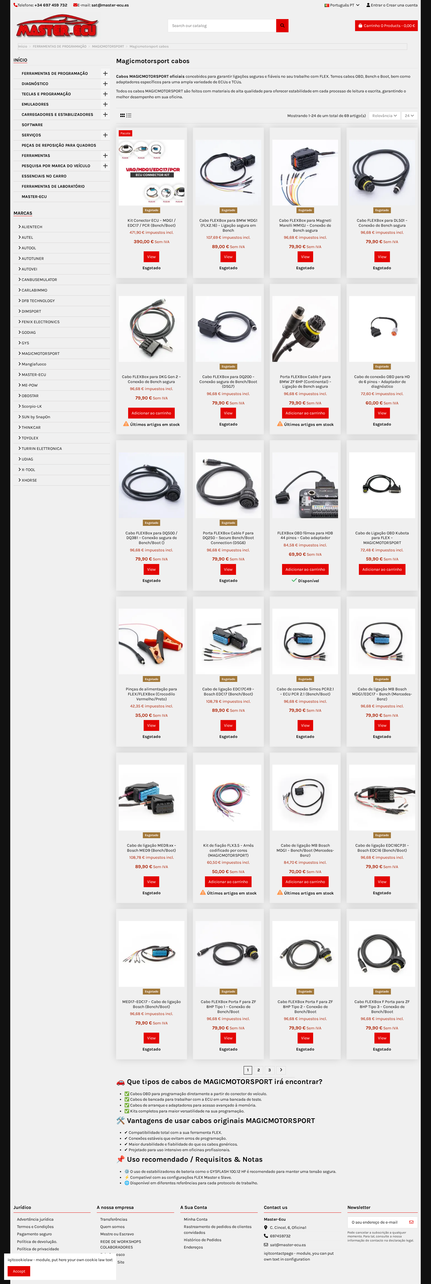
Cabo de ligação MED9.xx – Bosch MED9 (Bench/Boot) (151, 848)
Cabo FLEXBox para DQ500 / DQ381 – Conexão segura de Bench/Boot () (151, 538)
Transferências (113, 1219)
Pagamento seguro (34, 1234)
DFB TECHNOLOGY (38, 300)
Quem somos (112, 1226)
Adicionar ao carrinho (151, 413)
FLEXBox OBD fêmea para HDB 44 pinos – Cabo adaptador (305, 536)
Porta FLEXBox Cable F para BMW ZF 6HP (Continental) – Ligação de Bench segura (305, 381)
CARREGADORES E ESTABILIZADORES (57, 114)
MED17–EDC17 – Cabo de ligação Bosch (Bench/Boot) (151, 1004)
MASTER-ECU (34, 196)
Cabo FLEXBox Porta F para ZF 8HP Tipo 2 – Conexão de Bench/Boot (305, 1006)
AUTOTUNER (33, 258)
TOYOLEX (30, 438)
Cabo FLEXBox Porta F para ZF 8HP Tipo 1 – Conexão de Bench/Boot (228, 1006)
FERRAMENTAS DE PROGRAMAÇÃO (55, 73)
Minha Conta (196, 1219)
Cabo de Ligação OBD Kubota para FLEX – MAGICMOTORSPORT (382, 538)
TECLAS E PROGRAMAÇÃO (46, 94)
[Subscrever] (411, 1222)
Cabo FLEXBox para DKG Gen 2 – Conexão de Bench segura (151, 379)
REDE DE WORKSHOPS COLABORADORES (120, 1244)
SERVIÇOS (31, 135)
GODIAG (29, 332)
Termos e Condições (35, 1226)
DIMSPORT (31, 311)
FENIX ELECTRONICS (41, 321)
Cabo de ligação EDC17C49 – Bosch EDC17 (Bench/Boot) (228, 692)
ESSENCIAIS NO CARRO (44, 176)
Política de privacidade (38, 1248)
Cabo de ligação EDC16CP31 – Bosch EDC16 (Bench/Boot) (382, 848)
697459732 (280, 1236)
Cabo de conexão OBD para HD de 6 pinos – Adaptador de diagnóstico (382, 381)
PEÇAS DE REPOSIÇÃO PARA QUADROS (59, 145)
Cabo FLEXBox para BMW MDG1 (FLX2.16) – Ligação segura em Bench (228, 225)
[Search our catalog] (282, 25)
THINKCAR (31, 427)
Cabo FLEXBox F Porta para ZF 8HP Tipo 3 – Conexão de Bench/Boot (382, 1006)
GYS (25, 343)
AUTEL (27, 237)
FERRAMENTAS (36, 155)
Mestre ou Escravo (117, 1234)
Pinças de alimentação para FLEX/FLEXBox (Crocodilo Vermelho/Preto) (151, 694)
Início (20, 60)
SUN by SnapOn (36, 416)
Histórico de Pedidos (202, 1239)
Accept (19, 1271)
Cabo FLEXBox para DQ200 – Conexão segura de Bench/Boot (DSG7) (228, 381)
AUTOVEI (29, 269)
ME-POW (30, 385)
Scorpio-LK (32, 406)
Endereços (193, 1247)
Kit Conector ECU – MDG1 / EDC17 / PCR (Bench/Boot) (152, 223)
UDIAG (27, 459)
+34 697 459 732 (51, 5)
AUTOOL (29, 247)
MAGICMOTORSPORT (41, 353)
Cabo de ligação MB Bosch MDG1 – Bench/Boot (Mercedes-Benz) (305, 850)
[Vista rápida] (179, 139)
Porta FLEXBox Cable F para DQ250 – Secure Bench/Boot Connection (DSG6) (228, 538)
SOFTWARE (32, 125)
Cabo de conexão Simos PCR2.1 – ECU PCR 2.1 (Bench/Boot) (305, 692)
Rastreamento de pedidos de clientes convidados (218, 1229)
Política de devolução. (37, 1241)
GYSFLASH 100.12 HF (228, 1171)
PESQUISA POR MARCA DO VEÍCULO (56, 166)
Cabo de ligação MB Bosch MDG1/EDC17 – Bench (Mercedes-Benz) (382, 694)
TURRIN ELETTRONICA (42, 448)
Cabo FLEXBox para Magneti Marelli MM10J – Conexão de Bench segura (305, 225)
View (151, 256)
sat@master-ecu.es (110, 5)
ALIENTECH (32, 226)
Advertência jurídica (35, 1219)
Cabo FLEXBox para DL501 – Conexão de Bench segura (382, 223)
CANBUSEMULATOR (39, 279)
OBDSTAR (30, 395)
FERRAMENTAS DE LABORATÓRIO (53, 186)
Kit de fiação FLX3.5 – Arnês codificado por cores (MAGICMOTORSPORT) (228, 850)
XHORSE (29, 480)
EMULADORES (35, 104)
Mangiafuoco (34, 364)
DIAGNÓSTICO (35, 84)
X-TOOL (28, 469)
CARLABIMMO (34, 290)
